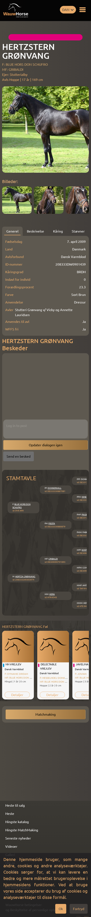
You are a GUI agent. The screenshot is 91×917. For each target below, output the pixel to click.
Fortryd (78, 909)
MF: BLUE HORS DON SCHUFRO (23, 677)
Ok (61, 909)
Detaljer (17, 695)
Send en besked (18, 456)
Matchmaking (45, 714)
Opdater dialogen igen (45, 445)
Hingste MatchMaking (21, 830)
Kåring (58, 231)
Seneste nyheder (18, 838)
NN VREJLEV (13, 664)
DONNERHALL (54, 488)
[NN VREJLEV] (18, 646)
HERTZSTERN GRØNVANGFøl (25, 626)
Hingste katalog (17, 822)
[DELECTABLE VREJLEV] (53, 646)
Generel (12, 231)
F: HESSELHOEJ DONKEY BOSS (57, 677)
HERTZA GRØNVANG (25, 576)
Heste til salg (15, 805)
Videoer (11, 846)
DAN (65, 10)
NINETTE (86, 497)
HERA (52, 594)
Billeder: (10, 181)
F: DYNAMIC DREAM (16, 673)
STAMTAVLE (21, 478)
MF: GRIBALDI (12, 69)
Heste (9, 813)
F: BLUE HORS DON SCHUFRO (25, 64)
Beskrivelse (35, 231)
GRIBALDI (53, 559)
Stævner (78, 231)
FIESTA (51, 523)
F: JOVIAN (81, 673)
